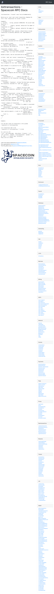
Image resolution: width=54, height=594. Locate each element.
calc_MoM (40, 125)
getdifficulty (40, 69)
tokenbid (40, 463)
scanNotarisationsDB (42, 158)
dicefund (40, 173)
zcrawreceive (41, 589)
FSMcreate (40, 21)
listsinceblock (41, 542)
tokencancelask (41, 464)
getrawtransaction (42, 431)
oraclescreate (41, 346)
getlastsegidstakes (42, 70)
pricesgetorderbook (42, 411)
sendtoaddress (41, 553)
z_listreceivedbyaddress (43, 577)
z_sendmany (40, 581)
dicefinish (40, 171)
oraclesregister (41, 352)
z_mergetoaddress (42, 580)
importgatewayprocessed (43, 144)
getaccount (40, 517)
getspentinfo (40, 74)
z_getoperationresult (42, 567)
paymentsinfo (41, 370)
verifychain (40, 84)
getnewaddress (41, 522)
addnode (40, 323)
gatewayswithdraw (42, 223)
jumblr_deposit (41, 490)
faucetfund (40, 195)
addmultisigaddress (42, 508)
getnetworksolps (41, 289)
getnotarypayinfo (41, 39)
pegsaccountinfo (41, 384)
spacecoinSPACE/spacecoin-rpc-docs (22, 145)
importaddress (41, 531)
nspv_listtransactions (42, 305)
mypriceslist (40, 404)
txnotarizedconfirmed (42, 496)
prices (39, 405)
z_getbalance (41, 565)
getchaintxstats (41, 68)
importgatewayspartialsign (43, 141)
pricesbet (40, 409)
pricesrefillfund (41, 415)
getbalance (40, 520)
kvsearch (40, 79)
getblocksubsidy (41, 283)
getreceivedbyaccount (42, 524)
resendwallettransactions (43, 549)
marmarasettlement (42, 272)
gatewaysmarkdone (42, 217)
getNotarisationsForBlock (43, 127)
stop (39, 115)
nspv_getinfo (40, 301)
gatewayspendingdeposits (43, 219)
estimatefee (40, 486)
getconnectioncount (42, 328)
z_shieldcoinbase (41, 582)
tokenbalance (41, 462)
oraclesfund (40, 348)
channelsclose (41, 94)
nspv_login (40, 307)
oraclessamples (41, 355)
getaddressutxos (41, 38)
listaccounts (40, 536)
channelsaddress (41, 93)
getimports (40, 128)
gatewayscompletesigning (43, 209)
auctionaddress (41, 48)
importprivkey (41, 532)
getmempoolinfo (41, 71)
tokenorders (40, 474)
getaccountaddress (42, 518)
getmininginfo (41, 287)
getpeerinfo (40, 333)
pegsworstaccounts (42, 396)
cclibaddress (40, 11)
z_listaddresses (41, 575)
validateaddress (41, 497)
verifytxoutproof (41, 85)
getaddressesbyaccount (43, 519)
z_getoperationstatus (42, 568)
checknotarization (42, 31)
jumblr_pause (41, 491)
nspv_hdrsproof (41, 302)
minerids (40, 81)
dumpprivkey (41, 513)
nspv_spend (40, 312)
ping (39, 335)
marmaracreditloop (42, 265)
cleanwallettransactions (43, 510)
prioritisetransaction (42, 290)
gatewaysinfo (41, 214)
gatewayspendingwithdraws (44, 220)
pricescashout (41, 410)
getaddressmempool (42, 35)
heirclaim (40, 244)
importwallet (40, 533)
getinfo (39, 111)
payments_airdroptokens (43, 366)
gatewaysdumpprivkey (42, 212)
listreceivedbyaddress (42, 541)
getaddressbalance (42, 33)
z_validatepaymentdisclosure (44, 186)
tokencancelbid (41, 465)
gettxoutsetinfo (41, 78)
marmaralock (41, 269)
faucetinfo (40, 197)
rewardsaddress (41, 442)
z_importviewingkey (42, 572)
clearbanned (40, 324)
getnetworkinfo (41, 331)
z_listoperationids (41, 576)
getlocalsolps (41, 285)
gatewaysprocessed (42, 222)
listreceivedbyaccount (42, 539)
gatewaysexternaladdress (43, 213)
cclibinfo (40, 12)
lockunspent (40, 546)
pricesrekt (40, 416)
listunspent (40, 544)
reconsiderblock (41, 495)
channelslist (40, 97)
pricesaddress (41, 407)
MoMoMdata (40, 123)
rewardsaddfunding (42, 441)
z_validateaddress (42, 500)
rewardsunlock (41, 449)
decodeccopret (41, 485)
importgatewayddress (42, 136)
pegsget (40, 391)
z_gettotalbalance (41, 570)
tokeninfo (40, 472)
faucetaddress (41, 193)
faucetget (40, 196)
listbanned (40, 334)
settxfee (40, 558)
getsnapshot (40, 40)
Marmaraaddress (41, 263)
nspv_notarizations (42, 311)
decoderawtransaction (42, 427)
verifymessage (41, 499)
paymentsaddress (42, 364)
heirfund (40, 245)
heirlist (39, 248)
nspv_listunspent (41, 306)
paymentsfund (41, 369)
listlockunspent (41, 538)
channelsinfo (40, 96)
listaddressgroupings (42, 537)
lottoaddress (41, 256)
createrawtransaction (42, 425)
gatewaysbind (41, 206)
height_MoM (40, 130)
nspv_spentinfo (41, 313)
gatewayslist (40, 215)
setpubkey (40, 556)
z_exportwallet (41, 563)
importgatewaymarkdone (43, 139)
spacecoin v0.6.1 (15, 144)
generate (40, 231)
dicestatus (40, 176)
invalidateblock (41, 488)
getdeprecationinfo (42, 329)
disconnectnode (41, 325)
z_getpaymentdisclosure (43, 184)
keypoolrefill (40, 534)
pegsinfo (40, 392)
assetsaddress (41, 457)
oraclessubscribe (41, 356)
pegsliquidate (41, 393)
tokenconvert (41, 467)
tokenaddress (41, 459)
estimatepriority (41, 487)
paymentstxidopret (42, 375)
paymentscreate (41, 368)
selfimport (40, 160)
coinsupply (40, 56)
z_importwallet (41, 573)
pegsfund (40, 389)
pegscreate (40, 387)
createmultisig (41, 483)
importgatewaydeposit (42, 137)
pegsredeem (40, 394)
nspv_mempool (41, 310)
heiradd (39, 241)
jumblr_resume (41, 492)
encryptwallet (41, 515)
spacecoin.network (21, 142)
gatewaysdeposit (41, 210)
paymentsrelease (41, 374)
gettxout (40, 75)
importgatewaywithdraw (43, 146)
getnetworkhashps (42, 288)
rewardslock (40, 447)
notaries (40, 83)
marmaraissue (41, 267)
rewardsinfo (40, 445)
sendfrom (40, 551)
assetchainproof (41, 124)
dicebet (39, 170)
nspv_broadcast (41, 300)
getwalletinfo (41, 529)
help (39, 114)
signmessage (41, 560)
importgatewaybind (42, 133)
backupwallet (41, 509)
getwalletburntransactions (43, 129)
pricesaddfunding (41, 406)
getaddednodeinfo (42, 326)
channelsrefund (41, 101)
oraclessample (41, 353)
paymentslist (40, 371)
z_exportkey (40, 561)
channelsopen (41, 98)
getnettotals (40, 330)
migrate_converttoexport (43, 152)
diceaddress (40, 169)
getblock (40, 59)
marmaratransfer (41, 274)
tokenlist (40, 473)
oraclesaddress (41, 344)
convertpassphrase (42, 512)
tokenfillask (40, 469)
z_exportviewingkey (42, 562)
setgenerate (40, 233)
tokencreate (40, 468)
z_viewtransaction (41, 584)
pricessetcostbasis (42, 418)
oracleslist (40, 351)
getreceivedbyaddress (42, 525)
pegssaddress (41, 386)
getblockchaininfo (42, 60)
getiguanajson (41, 110)
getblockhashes (41, 64)
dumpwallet (40, 514)
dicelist (39, 175)
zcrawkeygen (41, 587)
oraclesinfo (40, 350)
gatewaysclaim (41, 208)
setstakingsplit (41, 557)
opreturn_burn (41, 548)
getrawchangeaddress (42, 523)
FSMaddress (40, 20)
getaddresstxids (41, 36)
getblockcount (41, 61)
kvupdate (40, 80)
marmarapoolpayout (42, 270)
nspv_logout (40, 308)
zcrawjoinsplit (41, 586)
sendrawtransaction (42, 432)
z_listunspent (41, 579)
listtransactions (41, 543)
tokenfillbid (40, 470)
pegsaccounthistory (42, 383)
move (39, 547)
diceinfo (40, 174)
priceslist (40, 414)
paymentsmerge (41, 373)
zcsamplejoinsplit (41, 590)
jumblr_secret (41, 494)
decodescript (41, 428)
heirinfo (39, 246)
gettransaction (41, 527)
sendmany (40, 552)
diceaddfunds (41, 167)
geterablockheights (42, 109)
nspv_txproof (41, 315)
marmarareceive (41, 271)
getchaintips (40, 66)
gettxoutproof (41, 76)
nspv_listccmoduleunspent (43, 303)
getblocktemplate (41, 284)
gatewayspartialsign (42, 218)
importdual (40, 132)
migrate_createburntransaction (44, 153)
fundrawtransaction (42, 429)
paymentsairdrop (41, 365)
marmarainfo (40, 266)
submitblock (40, 292)
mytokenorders (41, 458)
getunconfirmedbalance (43, 528)
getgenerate (40, 232)
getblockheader (41, 65)
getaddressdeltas (41, 34)
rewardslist (40, 446)
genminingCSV (41, 281)
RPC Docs (49, 2)
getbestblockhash (42, 57)
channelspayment (41, 99)
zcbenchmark (41, 585)
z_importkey (40, 571)
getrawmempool (41, 73)
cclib (39, 9)
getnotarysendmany (42, 112)
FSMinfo (40, 22)
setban (39, 337)
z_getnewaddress (41, 566)
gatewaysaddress (41, 205)
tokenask (40, 460)
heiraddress (40, 243)
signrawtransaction (42, 433)
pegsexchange (41, 388)
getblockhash (41, 62)
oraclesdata (40, 347)
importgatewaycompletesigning (44, 134)
